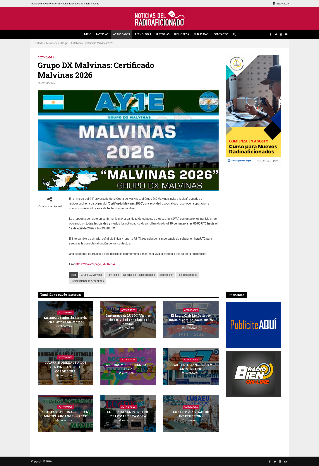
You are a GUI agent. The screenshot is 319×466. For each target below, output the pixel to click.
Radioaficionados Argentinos (87, 281)
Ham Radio (113, 275)
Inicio (87, 34)
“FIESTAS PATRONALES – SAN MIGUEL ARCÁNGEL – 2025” (65, 414)
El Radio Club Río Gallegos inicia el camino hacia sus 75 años (191, 319)
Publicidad (201, 34)
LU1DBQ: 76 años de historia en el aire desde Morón (65, 320)
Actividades (121, 34)
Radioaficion (166, 275)
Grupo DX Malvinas (91, 275)
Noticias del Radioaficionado (139, 275)
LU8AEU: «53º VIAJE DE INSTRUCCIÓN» (191, 414)
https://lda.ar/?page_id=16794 (95, 264)
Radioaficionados (187, 275)
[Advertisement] (253, 229)
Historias (162, 34)
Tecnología (143, 34)
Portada (38, 43)
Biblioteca (181, 34)
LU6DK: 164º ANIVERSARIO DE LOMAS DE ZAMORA (128, 414)
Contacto (220, 34)
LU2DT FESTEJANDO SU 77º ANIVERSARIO (190, 367)
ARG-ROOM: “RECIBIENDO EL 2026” (128, 367)
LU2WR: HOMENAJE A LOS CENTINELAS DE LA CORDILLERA (65, 367)
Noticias (102, 34)
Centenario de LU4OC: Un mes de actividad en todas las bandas (128, 319)
